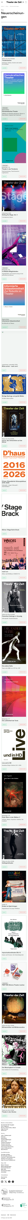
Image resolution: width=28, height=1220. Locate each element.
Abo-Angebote (5, 1126)
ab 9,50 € (4, 867)
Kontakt (3, 1178)
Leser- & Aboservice (6, 1148)
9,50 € (4, 370)
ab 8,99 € (4, 68)
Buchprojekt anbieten (6, 1156)
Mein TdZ (3, 1163)
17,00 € (4, 958)
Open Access (4, 1129)
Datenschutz (13, 1215)
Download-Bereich (6, 1167)
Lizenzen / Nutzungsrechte (8, 1157)
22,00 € (4, 176)
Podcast (3, 1136)
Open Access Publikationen (8, 1160)
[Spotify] (13, 1182)
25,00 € (4, 769)
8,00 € (4, 577)
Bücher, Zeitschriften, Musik (8, 1127)
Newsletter (4, 1138)
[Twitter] (6, 1182)
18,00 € (4, 1073)
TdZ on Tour (4, 1141)
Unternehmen (4, 1175)
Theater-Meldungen (6, 1139)
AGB (8, 1215)
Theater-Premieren (6, 1142)
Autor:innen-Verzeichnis (7, 1146)
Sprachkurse (4, 1149)
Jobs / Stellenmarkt (6, 1135)
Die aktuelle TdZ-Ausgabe (7, 1125)
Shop (7, 6)
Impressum (3, 1215)
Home (2, 6)
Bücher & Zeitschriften (7, 1122)
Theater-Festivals (5, 1144)
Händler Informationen (7, 1158)
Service (3, 1133)
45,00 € (4, 724)
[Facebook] (9, 1182)
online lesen (22, 67)
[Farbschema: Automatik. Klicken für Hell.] (23, 2)
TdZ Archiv (4, 1130)
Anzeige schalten (5, 1154)
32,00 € (4, 490)
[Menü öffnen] (2, 2)
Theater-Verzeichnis (6, 1145)
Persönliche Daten (6, 1170)
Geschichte (4, 1177)
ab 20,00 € (5, 327)
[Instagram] (2, 1182)
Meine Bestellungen (6, 1166)
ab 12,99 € (5, 402)
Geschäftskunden (5, 1152)
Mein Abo (3, 1169)
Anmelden (3, 1172)
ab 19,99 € (5, 118)
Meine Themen (5, 1165)
